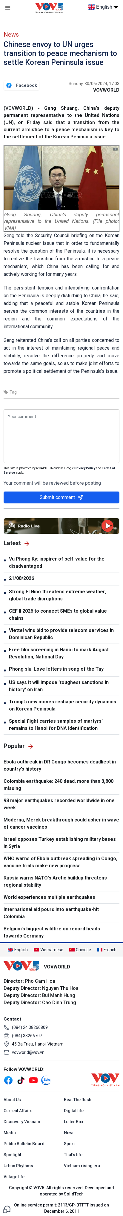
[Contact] (6, 1209)
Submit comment (57, 497)
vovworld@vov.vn (28, 1052)
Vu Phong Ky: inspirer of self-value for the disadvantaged (56, 562)
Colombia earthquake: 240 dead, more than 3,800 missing (58, 784)
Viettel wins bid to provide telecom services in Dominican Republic (61, 633)
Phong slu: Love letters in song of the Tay (56, 669)
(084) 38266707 (27, 1035)
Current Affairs (18, 1110)
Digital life (74, 1110)
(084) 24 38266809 (30, 1027)
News (11, 34)
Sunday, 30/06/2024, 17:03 (94, 83)
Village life (14, 1176)
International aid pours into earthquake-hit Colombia (51, 913)
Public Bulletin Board (24, 1143)
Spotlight (12, 1154)
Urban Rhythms (18, 1165)
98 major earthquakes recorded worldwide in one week (59, 804)
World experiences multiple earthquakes (49, 897)
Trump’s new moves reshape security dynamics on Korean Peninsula (62, 705)
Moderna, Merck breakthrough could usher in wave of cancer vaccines (61, 823)
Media (10, 1132)
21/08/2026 (21, 578)
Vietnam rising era (82, 1165)
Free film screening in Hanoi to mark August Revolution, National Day (59, 653)
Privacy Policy (84, 468)
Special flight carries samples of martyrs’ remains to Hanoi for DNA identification (56, 724)
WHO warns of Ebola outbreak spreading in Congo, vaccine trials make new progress (60, 862)
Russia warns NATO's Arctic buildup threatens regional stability (55, 881)
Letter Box (73, 1121)
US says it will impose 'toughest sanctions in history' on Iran (59, 686)
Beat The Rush (77, 1099)
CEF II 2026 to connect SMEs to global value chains (58, 614)
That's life (73, 1154)
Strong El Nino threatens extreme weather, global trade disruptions (57, 595)
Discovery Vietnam (22, 1121)
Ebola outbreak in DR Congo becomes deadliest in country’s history (60, 765)
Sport (69, 1143)
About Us (12, 1099)
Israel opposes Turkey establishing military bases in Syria (60, 842)
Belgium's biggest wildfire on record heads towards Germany (52, 932)
